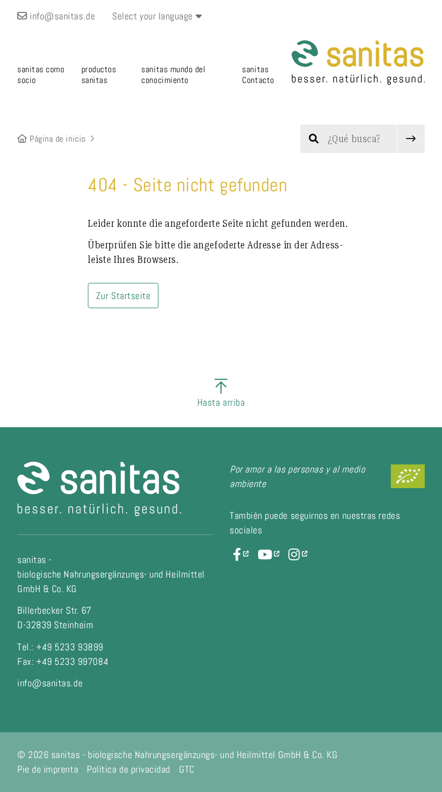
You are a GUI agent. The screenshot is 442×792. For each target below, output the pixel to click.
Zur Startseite (123, 295)
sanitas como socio (40, 75)
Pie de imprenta (47, 769)
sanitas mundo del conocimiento (173, 75)
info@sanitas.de (61, 16)
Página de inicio (56, 138)
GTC (187, 769)
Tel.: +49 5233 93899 (60, 647)
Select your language (153, 16)
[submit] (411, 138)
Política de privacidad (128, 769)
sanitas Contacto (258, 75)
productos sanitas (98, 75)
